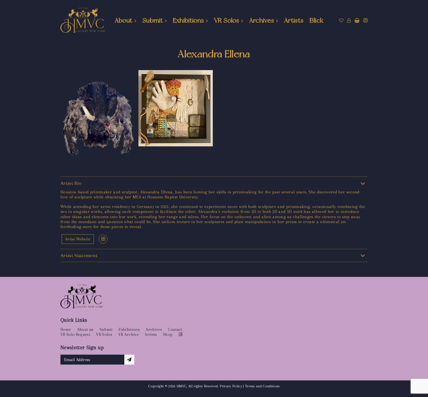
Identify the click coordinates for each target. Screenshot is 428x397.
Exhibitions (188, 20)
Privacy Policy (231, 386)
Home (65, 329)
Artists (293, 20)
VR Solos (226, 20)
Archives (261, 20)
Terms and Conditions (262, 386)
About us (85, 329)
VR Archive (128, 334)
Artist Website (78, 239)
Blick (316, 20)
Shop (167, 334)
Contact (175, 329)
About (124, 20)
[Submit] (129, 360)
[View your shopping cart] (357, 20)
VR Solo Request (75, 334)
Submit (152, 20)
